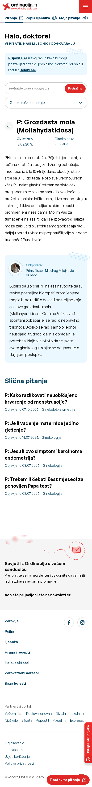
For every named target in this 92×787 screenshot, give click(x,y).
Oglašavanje (14, 743)
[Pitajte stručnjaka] (88, 742)
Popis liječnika (37, 18)
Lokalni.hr (77, 714)
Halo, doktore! (17, 663)
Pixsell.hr (60, 720)
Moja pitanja (69, 18)
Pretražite (75, 88)
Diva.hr (61, 714)
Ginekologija (51, 437)
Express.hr (78, 720)
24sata (26, 720)
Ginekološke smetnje (64, 141)
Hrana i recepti (17, 652)
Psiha (9, 631)
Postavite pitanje (65, 780)
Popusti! (42, 720)
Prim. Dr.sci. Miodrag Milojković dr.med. (50, 273)
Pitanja (11, 18)
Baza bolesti (15, 683)
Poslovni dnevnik (39, 714)
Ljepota (11, 642)
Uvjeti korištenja (17, 756)
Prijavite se (17, 58)
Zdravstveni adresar (22, 673)
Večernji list (14, 714)
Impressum (14, 750)
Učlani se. (28, 70)
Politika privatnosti (19, 763)
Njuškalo (11, 720)
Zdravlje (12, 621)
